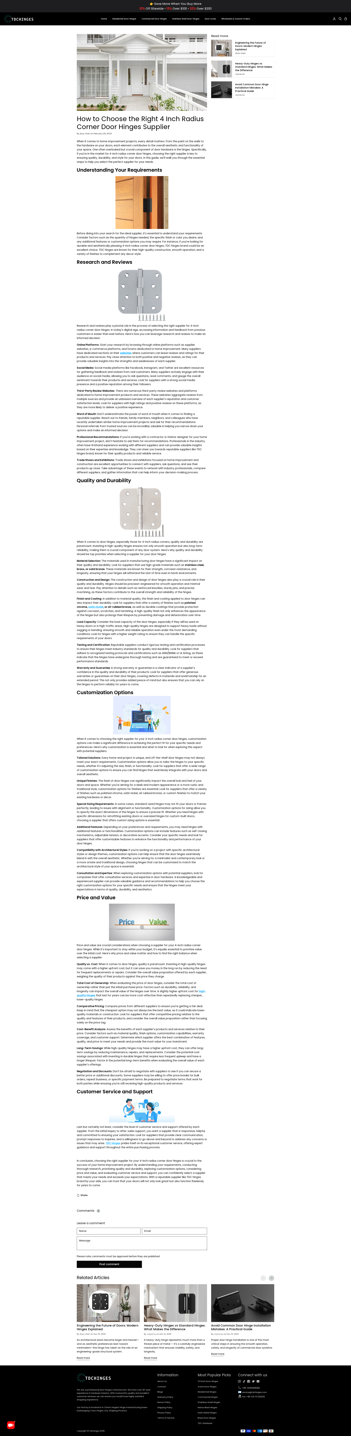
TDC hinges (113, 1143)
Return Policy (163, 1402)
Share (84, 1195)
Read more (83, 1358)
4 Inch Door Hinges (207, 1386)
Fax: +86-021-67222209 (251, 1396)
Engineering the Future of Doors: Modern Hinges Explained (107, 1327)
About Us (162, 1381)
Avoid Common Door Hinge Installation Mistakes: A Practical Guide (241, 1327)
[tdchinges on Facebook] (248, 1381)
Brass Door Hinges (207, 1417)
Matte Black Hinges (207, 1407)
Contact (161, 1386)
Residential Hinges (207, 1391)
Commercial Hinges (208, 1397)
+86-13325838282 (249, 1388)
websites (126, 353)
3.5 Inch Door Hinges (208, 1381)
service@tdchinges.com (252, 1392)
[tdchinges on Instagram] (239, 1381)
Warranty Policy (165, 1397)
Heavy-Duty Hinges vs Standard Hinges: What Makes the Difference (174, 1327)
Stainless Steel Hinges (209, 1402)
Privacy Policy (164, 1412)
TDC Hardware (205, 1423)
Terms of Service (166, 1417)
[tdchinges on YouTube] (258, 1381)
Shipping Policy (164, 1407)
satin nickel (95, 607)
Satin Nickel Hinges (207, 1412)
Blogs (160, 1391)
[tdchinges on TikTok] (244, 1381)
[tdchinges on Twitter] (253, 1381)
